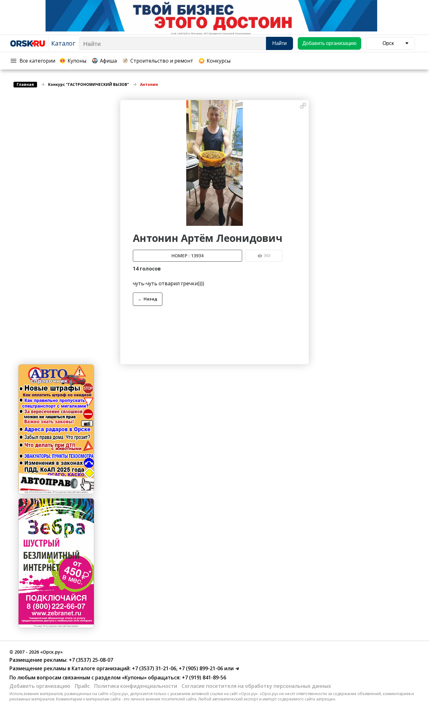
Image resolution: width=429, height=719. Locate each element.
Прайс (82, 686)
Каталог (63, 43)
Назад (147, 299)
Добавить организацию (39, 686)
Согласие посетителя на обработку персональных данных (256, 686)
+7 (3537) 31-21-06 (153, 668)
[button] (303, 106)
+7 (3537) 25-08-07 (90, 659)
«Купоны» (134, 677)
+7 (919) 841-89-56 (203, 677)
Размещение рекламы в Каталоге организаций (69, 668)
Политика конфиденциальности (135, 686)
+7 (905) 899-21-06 (200, 668)
